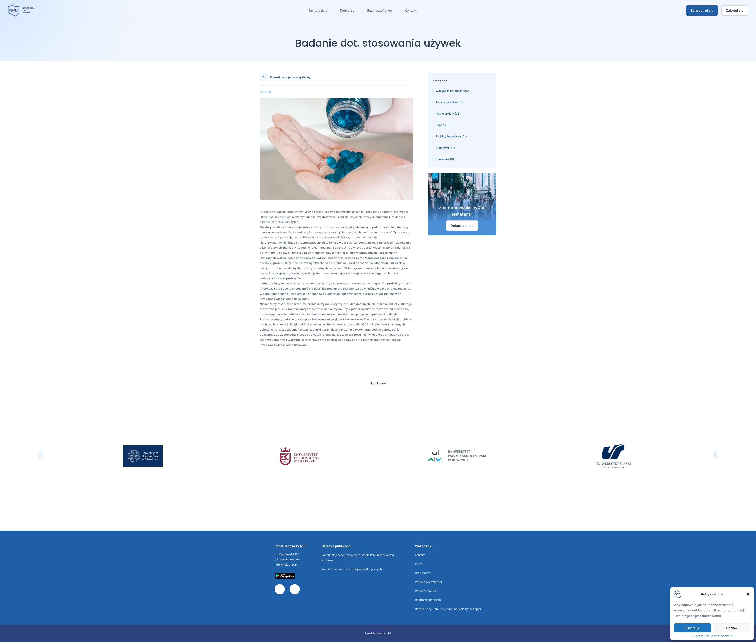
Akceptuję (692, 628)
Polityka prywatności (428, 582)
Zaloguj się (735, 10)
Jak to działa (317, 10)
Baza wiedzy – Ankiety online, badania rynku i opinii (448, 609)
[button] (748, 594)
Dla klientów (423, 572)
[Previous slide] (40, 454)
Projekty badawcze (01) (451, 136)
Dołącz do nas (462, 226)
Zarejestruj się (702, 10)
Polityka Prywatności (721, 635)
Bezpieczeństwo (379, 10)
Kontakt (411, 10)
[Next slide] (715, 454)
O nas (418, 564)
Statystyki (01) (445, 147)
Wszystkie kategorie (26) (452, 90)
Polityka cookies (700, 635)
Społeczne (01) (445, 159)
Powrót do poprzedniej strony (290, 77)
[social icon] (280, 589)
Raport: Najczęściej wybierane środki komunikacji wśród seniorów (357, 557)
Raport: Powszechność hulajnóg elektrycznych (351, 569)
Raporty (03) (444, 125)
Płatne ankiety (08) (448, 113)
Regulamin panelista (428, 599)
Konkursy (347, 10)
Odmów (731, 628)
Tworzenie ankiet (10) (450, 102)
